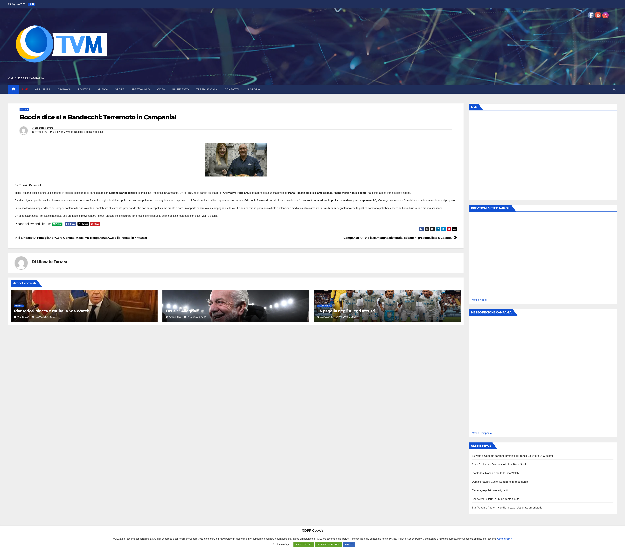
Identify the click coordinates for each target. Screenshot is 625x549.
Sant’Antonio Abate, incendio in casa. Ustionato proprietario (507, 507)
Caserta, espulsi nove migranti (490, 490)
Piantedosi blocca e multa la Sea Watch (51, 311)
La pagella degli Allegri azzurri (346, 311)
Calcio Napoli (324, 306)
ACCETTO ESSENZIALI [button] (328, 544)
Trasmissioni (206, 89)
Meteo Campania (482, 433)
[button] (614, 89)
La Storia (253, 89)
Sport (119, 89)
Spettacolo (140, 89)
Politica (84, 89)
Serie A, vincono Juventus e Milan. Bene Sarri (499, 464)
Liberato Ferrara (44, 127)
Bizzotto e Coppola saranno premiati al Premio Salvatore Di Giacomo (513, 455)
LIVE (25, 89)
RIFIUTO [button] (349, 544)
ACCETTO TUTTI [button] (303, 544)
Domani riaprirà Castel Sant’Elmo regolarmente (500, 481)
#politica (98, 131)
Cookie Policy (504, 538)
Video (161, 89)
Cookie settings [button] (281, 544)
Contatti (231, 89)
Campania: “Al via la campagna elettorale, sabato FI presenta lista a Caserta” (398, 237)
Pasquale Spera (45, 317)
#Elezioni (58, 131)
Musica (103, 89)
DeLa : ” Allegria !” (183, 311)
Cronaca (64, 89)
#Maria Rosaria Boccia (78, 131)
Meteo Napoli (479, 299)
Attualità (42, 89)
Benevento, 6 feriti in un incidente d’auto (495, 499)
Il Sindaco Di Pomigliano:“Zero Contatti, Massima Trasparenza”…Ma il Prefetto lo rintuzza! (82, 237)
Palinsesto (180, 89)
